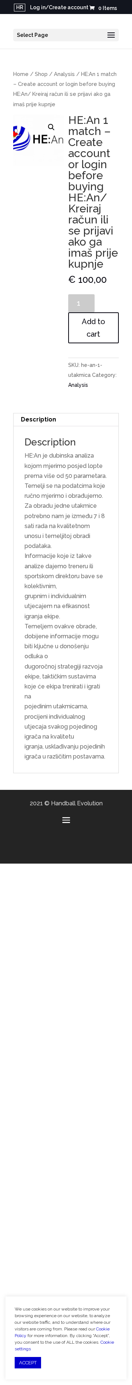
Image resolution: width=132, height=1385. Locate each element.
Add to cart (93, 328)
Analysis (64, 74)
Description (38, 419)
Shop (41, 74)
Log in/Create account (59, 7)
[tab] (66, 419)
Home (21, 74)
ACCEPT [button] (28, 1362)
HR (19, 7)
